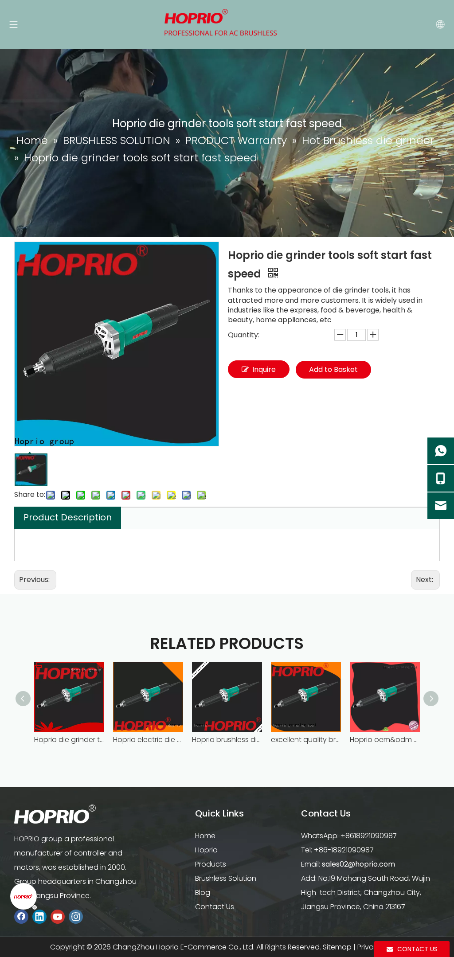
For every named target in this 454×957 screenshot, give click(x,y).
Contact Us (214, 907)
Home (205, 836)
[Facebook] (21, 916)
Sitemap (337, 947)
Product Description (67, 517)
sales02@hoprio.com (358, 864)
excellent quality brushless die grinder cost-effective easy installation (306, 739)
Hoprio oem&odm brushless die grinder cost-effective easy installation (385, 739)
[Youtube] (58, 916)
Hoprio (206, 850)
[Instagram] (76, 916)
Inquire (264, 369)
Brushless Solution (225, 878)
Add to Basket (333, 369)
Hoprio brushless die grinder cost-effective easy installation (227, 739)
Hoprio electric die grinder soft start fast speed (148, 739)
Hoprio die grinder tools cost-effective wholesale (69, 739)
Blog (202, 892)
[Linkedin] (39, 916)
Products (210, 864)
